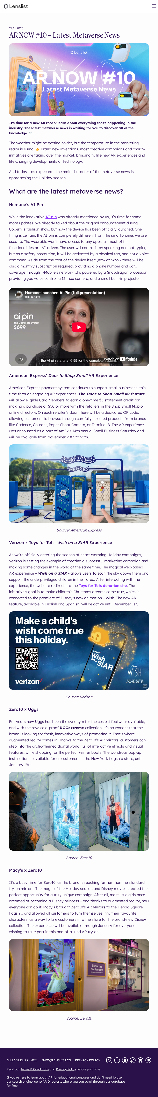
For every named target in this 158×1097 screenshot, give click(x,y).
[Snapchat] (125, 1060)
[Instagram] (109, 1060)
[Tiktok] (133, 1060)
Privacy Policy (66, 1069)
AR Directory (52, 1081)
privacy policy (87, 1060)
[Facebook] (117, 1060)
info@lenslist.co (56, 1060)
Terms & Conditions (35, 1069)
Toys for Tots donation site (102, 585)
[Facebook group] (148, 1060)
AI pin (51, 216)
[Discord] (140, 1060)
